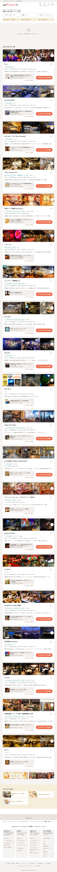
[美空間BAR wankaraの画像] (28, 633)
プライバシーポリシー (24, 863)
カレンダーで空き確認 (45, 149)
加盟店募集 (48, 863)
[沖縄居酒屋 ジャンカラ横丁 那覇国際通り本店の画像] (28, 705)
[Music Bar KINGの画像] (28, 524)
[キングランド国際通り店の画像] (28, 272)
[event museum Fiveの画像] (28, 164)
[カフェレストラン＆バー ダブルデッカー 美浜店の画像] (28, 488)
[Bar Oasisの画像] (28, 380)
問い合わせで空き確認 (45, 77)
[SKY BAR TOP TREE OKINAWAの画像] (28, 127)
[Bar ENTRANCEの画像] (28, 91)
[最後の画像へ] (52, 55)
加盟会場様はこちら (41, 863)
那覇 (38, 821)
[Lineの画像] (28, 55)
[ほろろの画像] (28, 741)
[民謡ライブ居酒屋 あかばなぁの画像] (28, 200)
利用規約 (12, 863)
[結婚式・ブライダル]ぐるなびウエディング (11, 821)
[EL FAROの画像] (28, 308)
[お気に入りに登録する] (51, 64)
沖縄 (35, 821)
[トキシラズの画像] (28, 236)
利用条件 (17, 863)
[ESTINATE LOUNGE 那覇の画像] (28, 597)
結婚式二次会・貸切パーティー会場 (26, 821)
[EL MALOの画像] (28, 561)
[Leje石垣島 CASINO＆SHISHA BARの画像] (28, 452)
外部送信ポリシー (33, 863)
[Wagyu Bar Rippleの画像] (28, 416)
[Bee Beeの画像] (28, 344)
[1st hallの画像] (28, 669)
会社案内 (8, 863)
